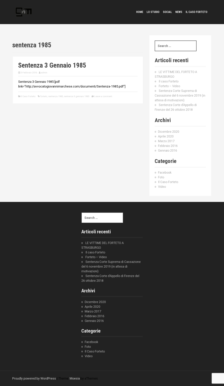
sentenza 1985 (55, 96)
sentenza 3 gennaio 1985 (76, 96)
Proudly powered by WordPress (34, 378)
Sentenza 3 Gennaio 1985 (52, 65)
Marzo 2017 (166, 141)
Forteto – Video (169, 86)
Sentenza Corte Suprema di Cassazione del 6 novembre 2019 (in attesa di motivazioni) (180, 95)
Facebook (165, 172)
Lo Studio (153, 12)
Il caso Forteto (196, 12)
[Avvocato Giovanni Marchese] (23, 12)
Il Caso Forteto (28, 96)
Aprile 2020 (166, 136)
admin (44, 72)
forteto (43, 96)
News (178, 12)
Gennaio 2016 (167, 150)
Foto (161, 177)
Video (162, 186)
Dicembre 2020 (168, 131)
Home (139, 12)
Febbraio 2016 (168, 146)
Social (167, 12)
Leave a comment (103, 96)
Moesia (75, 378)
